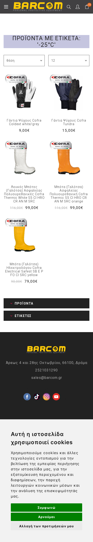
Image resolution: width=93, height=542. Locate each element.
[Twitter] (36, 389)
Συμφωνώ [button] (46, 507)
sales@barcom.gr (46, 377)
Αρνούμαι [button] (46, 517)
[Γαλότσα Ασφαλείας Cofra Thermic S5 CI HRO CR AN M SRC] (68, 160)
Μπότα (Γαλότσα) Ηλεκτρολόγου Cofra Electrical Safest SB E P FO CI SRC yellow (24, 269)
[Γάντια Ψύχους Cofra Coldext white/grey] (24, 93)
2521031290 (46, 370)
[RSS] (66, 399)
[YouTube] (56, 389)
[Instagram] (46, 389)
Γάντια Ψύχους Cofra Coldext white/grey (24, 122)
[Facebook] (27, 389)
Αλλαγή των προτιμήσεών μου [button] (46, 526)
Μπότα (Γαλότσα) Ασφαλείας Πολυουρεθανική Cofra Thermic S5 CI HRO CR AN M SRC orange (69, 194)
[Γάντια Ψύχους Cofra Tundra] (68, 93)
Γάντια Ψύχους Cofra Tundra (68, 122)
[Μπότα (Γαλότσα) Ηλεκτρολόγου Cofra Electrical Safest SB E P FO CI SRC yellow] (24, 237)
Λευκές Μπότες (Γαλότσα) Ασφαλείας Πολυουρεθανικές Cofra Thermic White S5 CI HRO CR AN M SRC (24, 194)
